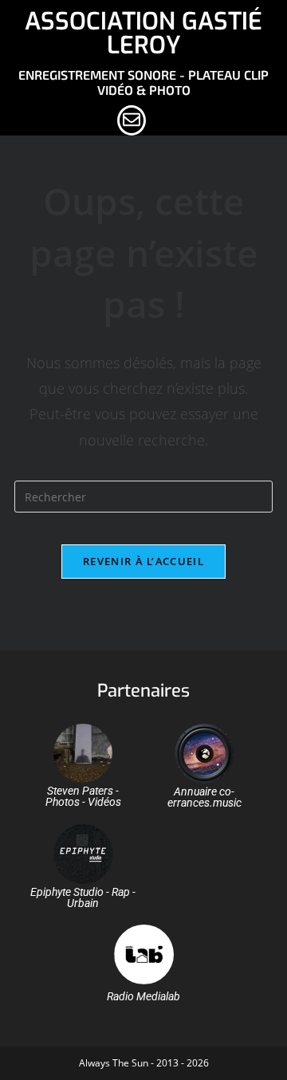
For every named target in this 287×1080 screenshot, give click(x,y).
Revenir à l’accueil (143, 561)
